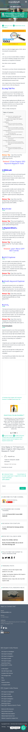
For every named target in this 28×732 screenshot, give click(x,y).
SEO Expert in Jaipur (6, 660)
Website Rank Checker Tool (8, 716)
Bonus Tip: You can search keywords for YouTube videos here (15, 133)
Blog (2, 678)
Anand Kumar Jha (16, 399)
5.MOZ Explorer (7, 136)
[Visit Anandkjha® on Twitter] (6, 558)
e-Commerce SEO (5, 684)
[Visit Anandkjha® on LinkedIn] (3, 558)
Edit (2, 626)
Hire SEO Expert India (6, 671)
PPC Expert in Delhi (6, 694)
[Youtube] (15, 433)
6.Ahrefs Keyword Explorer (10, 140)
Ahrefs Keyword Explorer (14, 281)
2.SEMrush (6, 122)
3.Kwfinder (6, 126)
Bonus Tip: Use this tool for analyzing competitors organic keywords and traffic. (15, 124)
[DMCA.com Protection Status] (5, 632)
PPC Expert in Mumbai (6, 696)
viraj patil (10, 456)
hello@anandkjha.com (6, 612)
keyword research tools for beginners (10, 439)
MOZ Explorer (9, 257)
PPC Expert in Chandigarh (7, 692)
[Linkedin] (11, 433)
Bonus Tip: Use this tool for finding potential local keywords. (16, 138)
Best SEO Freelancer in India (20, 724)
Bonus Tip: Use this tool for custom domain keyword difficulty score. (14, 117)
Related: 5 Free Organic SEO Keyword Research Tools (14, 119)
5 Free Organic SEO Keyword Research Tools (14, 162)
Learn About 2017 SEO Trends (16, 250)
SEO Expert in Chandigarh (7, 651)
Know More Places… (6, 663)
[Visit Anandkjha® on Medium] (9, 558)
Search (4, 486)
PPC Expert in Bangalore (7, 698)
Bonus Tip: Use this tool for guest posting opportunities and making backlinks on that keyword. (16, 143)
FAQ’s (16, 729)
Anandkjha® (14, 2)
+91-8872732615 (15, 7)
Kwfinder (8, 209)
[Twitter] (17, 433)
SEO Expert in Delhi (6, 658)
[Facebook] (13, 433)
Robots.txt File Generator (7, 709)
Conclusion (6, 151)
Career (3, 680)
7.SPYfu (6, 145)
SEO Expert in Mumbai (6, 654)
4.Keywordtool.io (8, 130)
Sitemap (4, 726)
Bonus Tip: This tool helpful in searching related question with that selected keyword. (16, 128)
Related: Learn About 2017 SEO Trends (14, 134)
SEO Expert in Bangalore (7, 656)
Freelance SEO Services (7, 673)
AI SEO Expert (4, 668)
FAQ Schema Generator (7, 711)
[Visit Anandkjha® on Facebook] (14, 558)
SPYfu (6, 305)
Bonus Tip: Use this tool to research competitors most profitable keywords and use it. (15, 148)
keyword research (8, 435)
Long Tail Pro (9, 88)
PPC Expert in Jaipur (6, 701)
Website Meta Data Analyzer (8, 713)
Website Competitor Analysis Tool (9, 718)
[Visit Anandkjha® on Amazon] (12, 558)
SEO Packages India (6, 675)
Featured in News (5, 682)
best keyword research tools (15, 437)
